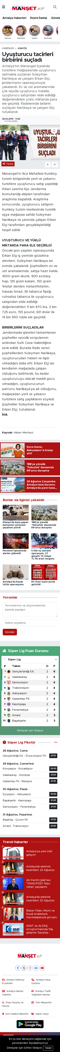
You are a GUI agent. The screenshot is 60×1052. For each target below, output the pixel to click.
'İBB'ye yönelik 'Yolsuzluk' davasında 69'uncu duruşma (43, 525)
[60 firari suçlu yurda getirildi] (44, 572)
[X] (24, 968)
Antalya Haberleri (14, 18)
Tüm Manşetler (43, 1002)
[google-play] (30, 1024)
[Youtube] (42, 968)
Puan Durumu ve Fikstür (13, 1004)
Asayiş (22, 48)
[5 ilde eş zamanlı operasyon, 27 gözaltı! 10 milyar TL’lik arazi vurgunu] (44, 541)
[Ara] (55, 7)
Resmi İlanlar (38, 18)
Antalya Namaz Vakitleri (13, 993)
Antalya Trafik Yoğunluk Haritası (41, 993)
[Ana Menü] (3, 7)
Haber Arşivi (42, 1014)
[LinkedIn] (36, 968)
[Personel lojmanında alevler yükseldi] (16, 541)
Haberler (8, 48)
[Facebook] (17, 968)
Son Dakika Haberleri (16, 1014)
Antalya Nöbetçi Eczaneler (13, 982)
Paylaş (9, 164)
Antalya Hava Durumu (40, 982)
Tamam (48, 1048)
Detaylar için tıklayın (30, 730)
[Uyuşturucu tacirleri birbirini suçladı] (30, 142)
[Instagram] (30, 968)
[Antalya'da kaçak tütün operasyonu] (16, 572)
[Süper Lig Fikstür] (55, 742)
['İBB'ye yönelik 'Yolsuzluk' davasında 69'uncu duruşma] (44, 512)
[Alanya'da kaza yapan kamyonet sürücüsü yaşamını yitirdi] (16, 512)
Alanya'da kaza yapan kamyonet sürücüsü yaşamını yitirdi (15, 525)
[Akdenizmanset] (28, 6)
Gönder (10, 632)
